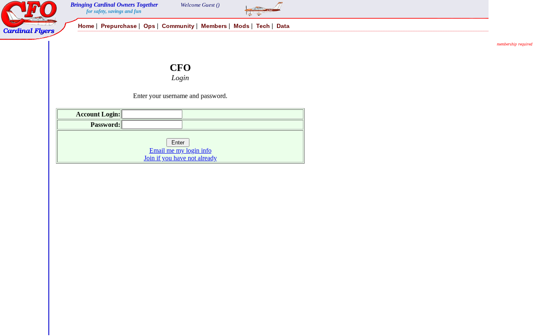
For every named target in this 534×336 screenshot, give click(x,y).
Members (214, 26)
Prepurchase (119, 26)
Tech (263, 26)
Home (86, 26)
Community (178, 26)
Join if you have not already (180, 158)
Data (283, 26)
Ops (149, 26)
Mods (241, 26)
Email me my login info (180, 150)
